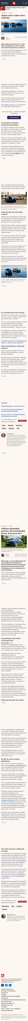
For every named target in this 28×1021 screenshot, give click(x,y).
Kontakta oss (4, 992)
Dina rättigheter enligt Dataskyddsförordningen (13, 1000)
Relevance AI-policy (6, 1001)
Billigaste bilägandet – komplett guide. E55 (12, 406)
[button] (14, 198)
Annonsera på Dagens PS (7, 1003)
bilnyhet (4, 428)
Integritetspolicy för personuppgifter (10, 996)
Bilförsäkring (5, 906)
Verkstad (4, 909)
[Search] (23, 3)
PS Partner (4, 1007)
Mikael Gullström (11, 914)
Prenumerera (22, 420)
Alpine (17, 50)
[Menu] (26, 3)
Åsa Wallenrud (10, 433)
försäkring (19, 906)
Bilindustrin (19, 425)
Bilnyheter (11, 428)
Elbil (18, 428)
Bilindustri (10, 425)
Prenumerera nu (14, 117)
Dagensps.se (4, 12)
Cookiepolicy (4, 998)
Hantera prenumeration (7, 989)
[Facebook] (2, 985)
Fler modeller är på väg (7, 105)
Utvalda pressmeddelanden (8, 991)
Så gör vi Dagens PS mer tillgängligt (10, 1008)
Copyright (3, 994)
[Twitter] (6, 985)
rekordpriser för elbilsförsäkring (17, 765)
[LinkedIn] (10, 985)
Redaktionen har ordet (7, 1005)
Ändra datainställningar (7, 1010)
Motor (10, 12)
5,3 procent (19, 776)
